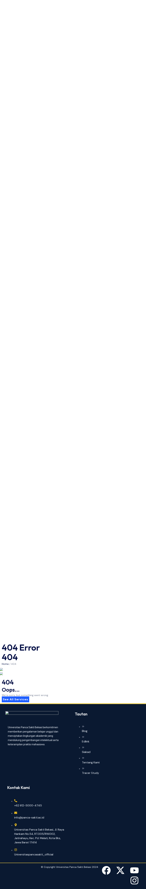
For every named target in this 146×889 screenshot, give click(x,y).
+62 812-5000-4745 (28, 805)
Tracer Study (90, 773)
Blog (84, 731)
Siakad (86, 752)
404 (13, 664)
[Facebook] (106, 870)
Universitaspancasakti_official (33, 854)
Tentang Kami (91, 762)
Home (5, 664)
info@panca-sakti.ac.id (29, 817)
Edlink (85, 741)
